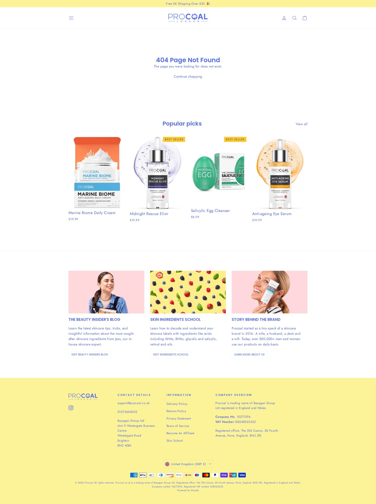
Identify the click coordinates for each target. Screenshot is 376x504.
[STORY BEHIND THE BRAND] (269, 292)
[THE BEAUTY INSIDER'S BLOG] (106, 292)
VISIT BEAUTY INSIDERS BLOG (89, 354)
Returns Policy (176, 411)
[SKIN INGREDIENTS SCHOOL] (188, 292)
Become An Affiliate (180, 433)
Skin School (174, 440)
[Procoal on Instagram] (71, 407)
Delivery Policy (176, 404)
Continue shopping (188, 76)
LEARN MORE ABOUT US (249, 354)
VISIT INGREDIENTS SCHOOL (171, 354)
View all (301, 124)
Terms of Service (177, 426)
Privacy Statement (178, 418)
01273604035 (127, 412)
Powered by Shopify (188, 490)
